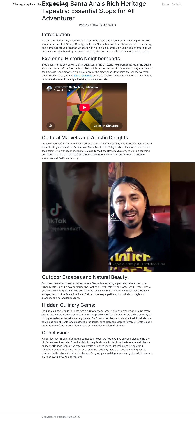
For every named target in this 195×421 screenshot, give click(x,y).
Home (165, 4)
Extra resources (83, 75)
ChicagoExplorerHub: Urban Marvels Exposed (46, 4)
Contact (176, 4)
